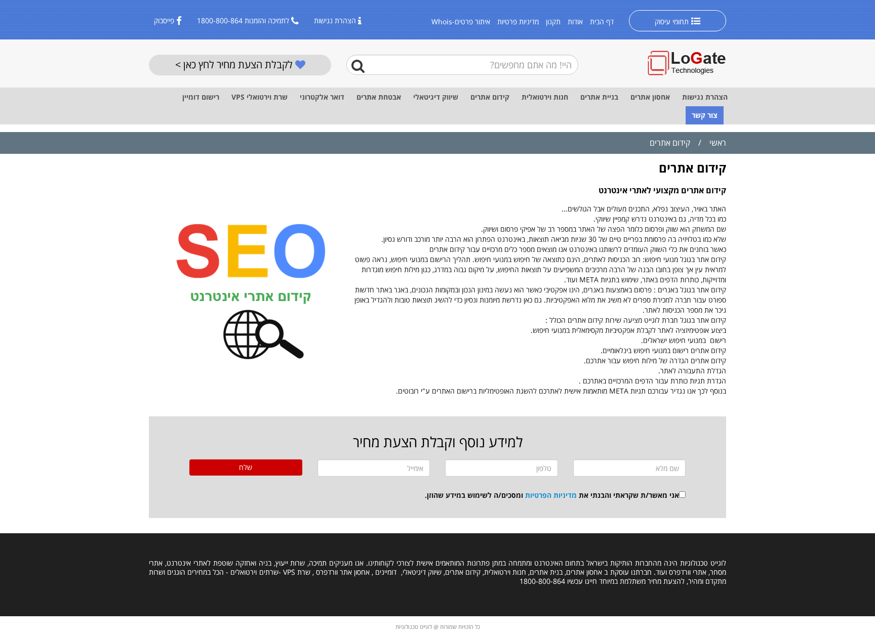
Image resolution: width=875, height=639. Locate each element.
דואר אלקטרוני (322, 97)
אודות (575, 21)
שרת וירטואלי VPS (259, 97)
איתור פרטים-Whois (460, 21)
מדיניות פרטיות (518, 21)
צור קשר (705, 115)
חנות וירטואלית (545, 97)
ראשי (717, 142)
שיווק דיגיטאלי (435, 97)
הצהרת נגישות (335, 20)
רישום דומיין (200, 97)
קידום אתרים (489, 97)
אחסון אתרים (650, 97)
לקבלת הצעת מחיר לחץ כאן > (235, 64)
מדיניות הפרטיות (551, 495)
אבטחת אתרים (378, 97)
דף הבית (602, 21)
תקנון (553, 21)
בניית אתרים (599, 97)
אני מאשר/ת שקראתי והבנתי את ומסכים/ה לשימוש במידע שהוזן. (552, 495)
